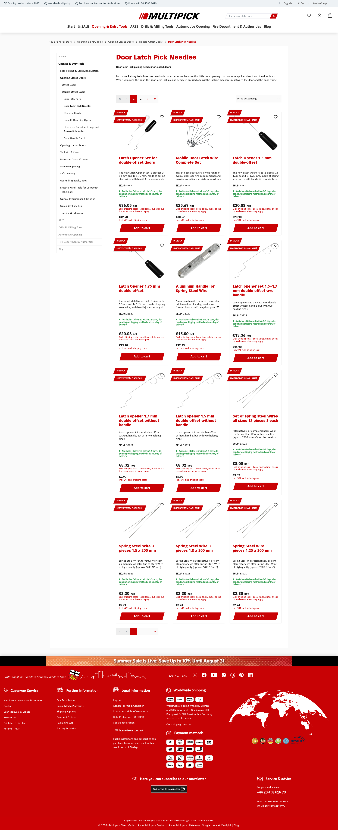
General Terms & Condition (128, 706)
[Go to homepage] (169, 16)
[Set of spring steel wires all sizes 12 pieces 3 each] (256, 390)
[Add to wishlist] (162, 117)
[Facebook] (204, 675)
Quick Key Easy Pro (71, 206)
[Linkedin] (250, 675)
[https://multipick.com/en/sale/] (169, 661)
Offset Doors (69, 85)
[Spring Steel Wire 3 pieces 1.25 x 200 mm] (256, 520)
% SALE (62, 56)
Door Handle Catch (74, 138)
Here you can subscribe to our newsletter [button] (173, 779)
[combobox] (247, 16)
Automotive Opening (70, 234)
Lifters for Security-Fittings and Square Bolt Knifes (81, 129)
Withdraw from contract (129, 730)
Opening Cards (72, 113)
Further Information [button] (82, 691)
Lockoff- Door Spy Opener (78, 120)
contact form (276, 805)
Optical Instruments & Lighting (77, 199)
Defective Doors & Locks (74, 159)
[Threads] (232, 675)
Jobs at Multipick (221, 825)
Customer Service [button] (24, 691)
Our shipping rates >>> (179, 724)
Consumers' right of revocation (130, 711)
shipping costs (154, 820)
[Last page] (154, 99)
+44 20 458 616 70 (271, 792)
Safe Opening (68, 173)
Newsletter (10, 717)
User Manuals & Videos (17, 711)
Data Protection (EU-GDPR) (128, 717)
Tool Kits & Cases (70, 152)
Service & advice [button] (279, 779)
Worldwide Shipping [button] (189, 690)
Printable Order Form (16, 723)
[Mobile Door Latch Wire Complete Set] (199, 132)
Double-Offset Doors (73, 92)
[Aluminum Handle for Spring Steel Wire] (199, 260)
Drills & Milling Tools (70, 227)
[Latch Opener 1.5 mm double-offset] (256, 132)
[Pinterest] (241, 675)
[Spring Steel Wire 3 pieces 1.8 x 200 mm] (199, 520)
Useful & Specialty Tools (73, 180)
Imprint (117, 700)
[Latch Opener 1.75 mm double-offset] (142, 260)
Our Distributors (66, 700)
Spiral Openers (72, 99)
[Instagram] (195, 675)
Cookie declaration (123, 722)
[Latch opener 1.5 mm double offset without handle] (199, 390)
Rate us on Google (199, 825)
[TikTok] (223, 675)
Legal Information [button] (136, 691)
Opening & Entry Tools (71, 63)
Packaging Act (65, 723)
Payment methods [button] (189, 733)
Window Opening (70, 166)
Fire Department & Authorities (75, 242)
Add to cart (142, 228)
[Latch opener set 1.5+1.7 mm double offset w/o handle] (256, 260)
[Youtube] (214, 675)
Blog (61, 249)
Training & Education (72, 213)
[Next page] (147, 99)
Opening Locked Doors (73, 145)
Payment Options (66, 717)
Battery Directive (66, 728)
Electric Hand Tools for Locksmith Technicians (79, 189)
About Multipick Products (152, 825)
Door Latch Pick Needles (77, 106)
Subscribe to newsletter (167, 789)
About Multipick (178, 825)
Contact (8, 706)
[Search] (274, 16)
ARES (61, 220)
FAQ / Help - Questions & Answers (23, 700)
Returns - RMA (12, 728)
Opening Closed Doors (73, 78)
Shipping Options (66, 711)
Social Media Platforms (70, 706)
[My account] (319, 15)
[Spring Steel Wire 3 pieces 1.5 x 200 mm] (142, 520)
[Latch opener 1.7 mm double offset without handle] (142, 390)
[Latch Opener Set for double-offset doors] (142, 132)
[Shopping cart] (330, 15)
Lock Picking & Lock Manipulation (79, 71)
